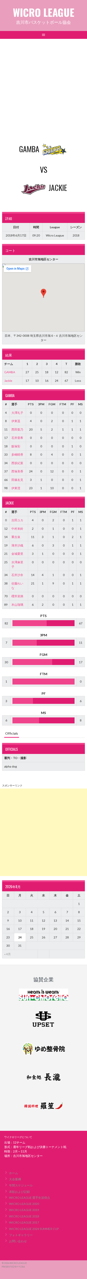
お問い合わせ (18, 1241)
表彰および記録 (19, 1191)
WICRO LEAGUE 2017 (24, 1222)
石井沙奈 (17, 575)
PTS (31, 404)
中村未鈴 (17, 528)
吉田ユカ (17, 520)
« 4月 (7, 954)
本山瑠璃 (17, 604)
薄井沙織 (17, 545)
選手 (14, 404)
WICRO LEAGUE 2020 (24, 1204)
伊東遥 (15, 421)
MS (80, 404)
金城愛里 (17, 553)
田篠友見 (17, 480)
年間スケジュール (21, 1185)
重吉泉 (15, 537)
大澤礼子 (17, 412)
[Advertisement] (43, 84)
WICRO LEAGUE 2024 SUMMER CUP (34, 1229)
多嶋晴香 (17, 454)
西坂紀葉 (17, 463)
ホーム (13, 1173)
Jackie (8, 380)
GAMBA (9, 372)
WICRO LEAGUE (43, 12)
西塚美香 (17, 471)
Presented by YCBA (13, 1266)
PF (72, 404)
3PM (41, 404)
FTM (63, 404)
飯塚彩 (15, 446)
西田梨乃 (17, 429)
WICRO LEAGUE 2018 (24, 1216)
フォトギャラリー (21, 1235)
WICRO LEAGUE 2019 (24, 1210)
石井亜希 (17, 437)
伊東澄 (15, 488)
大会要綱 (15, 1179)
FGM (52, 404)
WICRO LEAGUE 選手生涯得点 (29, 1197)
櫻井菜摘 (17, 596)
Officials (11, 733)
